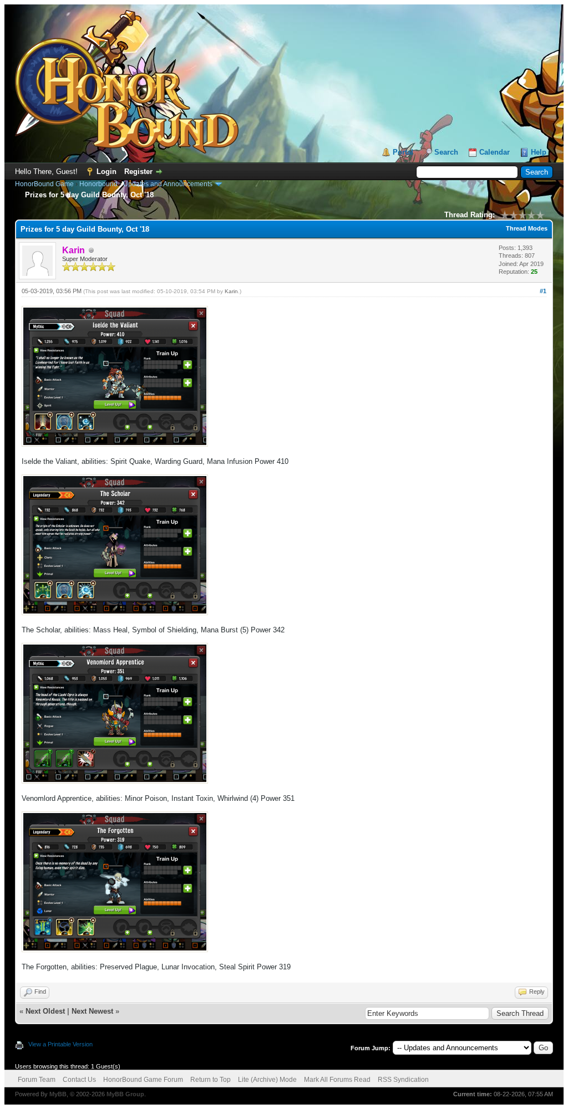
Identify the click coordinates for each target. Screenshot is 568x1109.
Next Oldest (45, 1011)
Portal (403, 152)
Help (538, 152)
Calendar (494, 152)
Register (138, 171)
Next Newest (92, 1011)
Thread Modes (526, 228)
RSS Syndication (403, 1080)
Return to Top (210, 1080)
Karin (231, 291)
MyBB (58, 1094)
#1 (543, 291)
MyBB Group (125, 1094)
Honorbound (98, 184)
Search (446, 152)
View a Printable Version (60, 1044)
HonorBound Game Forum (143, 1080)
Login (106, 171)
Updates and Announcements (167, 184)
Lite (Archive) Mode (267, 1080)
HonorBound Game (44, 184)
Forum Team (36, 1080)
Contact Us (79, 1080)
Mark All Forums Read (337, 1080)
